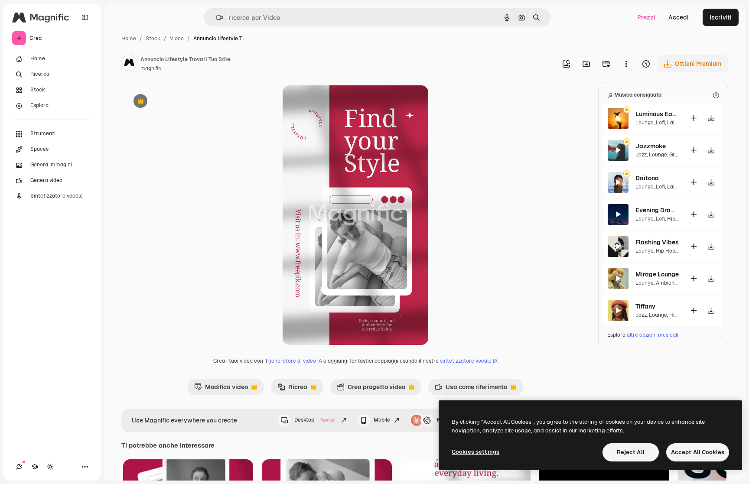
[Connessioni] (19, 467)
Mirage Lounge (657, 274)
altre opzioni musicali (652, 334)
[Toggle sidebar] (85, 17)
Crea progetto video (371, 389)
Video (177, 38)
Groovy (677, 154)
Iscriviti (721, 17)
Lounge (644, 122)
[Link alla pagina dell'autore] (129, 64)
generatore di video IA (295, 360)
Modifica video (221, 389)
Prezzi (646, 17)
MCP (443, 419)
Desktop (314, 419)
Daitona (647, 178)
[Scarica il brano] (711, 118)
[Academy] (35, 467)
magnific (150, 68)
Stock (153, 38)
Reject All (631, 452)
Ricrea (292, 389)
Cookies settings (475, 451)
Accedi (678, 17)
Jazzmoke (650, 146)
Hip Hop (677, 218)
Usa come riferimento (471, 389)
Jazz (641, 154)
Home (128, 38)
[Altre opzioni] (626, 63)
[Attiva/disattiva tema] (50, 467)
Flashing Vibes (657, 242)
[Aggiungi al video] (693, 118)
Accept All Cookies (697, 452)
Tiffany (645, 306)
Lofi (660, 122)
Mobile (382, 419)
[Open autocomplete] (216, 17)
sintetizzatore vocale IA (469, 360)
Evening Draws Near (657, 210)
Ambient (666, 282)
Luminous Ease (657, 114)
